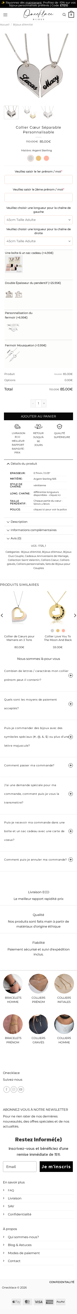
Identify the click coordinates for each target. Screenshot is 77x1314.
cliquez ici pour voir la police (50, 509)
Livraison (15, 1198)
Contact (14, 1261)
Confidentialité (19, 1214)
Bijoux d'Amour (52, 551)
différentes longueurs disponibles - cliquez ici (47, 494)
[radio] (31, 158)
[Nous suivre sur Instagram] (13, 1089)
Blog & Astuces (20, 1245)
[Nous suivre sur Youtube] (21, 1089)
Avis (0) (16, 538)
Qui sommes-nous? (23, 1237)
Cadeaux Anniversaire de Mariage (46, 556)
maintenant (33, 2)
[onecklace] (38, 14)
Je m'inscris (56, 1166)
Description (19, 522)
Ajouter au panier (38, 416)
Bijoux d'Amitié (23, 24)
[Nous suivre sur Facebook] (6, 1089)
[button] (5, 15)
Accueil (4, 24)
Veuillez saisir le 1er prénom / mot (38, 171)
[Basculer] (8, 522)
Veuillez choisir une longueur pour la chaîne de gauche (38, 210)
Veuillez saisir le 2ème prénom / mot (38, 189)
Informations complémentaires (33, 530)
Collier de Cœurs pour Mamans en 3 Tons (19, 638)
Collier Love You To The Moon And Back (58, 638)
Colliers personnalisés (30, 563)
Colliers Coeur (50, 560)
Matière (26, 150)
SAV (11, 1206)
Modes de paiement (24, 1253)
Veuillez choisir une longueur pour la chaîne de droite (38, 231)
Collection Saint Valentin (24, 560)
